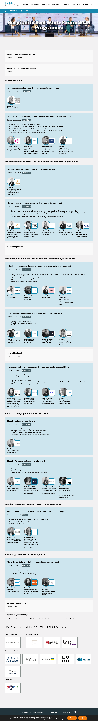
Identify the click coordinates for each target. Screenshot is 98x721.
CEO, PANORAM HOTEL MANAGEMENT (48, 232)
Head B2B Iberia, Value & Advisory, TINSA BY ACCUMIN (48, 591)
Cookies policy (66, 712)
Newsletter (26, 712)
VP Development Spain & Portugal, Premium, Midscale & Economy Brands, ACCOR (14, 191)
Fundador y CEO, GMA (13, 107)
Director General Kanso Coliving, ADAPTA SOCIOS (66, 232)
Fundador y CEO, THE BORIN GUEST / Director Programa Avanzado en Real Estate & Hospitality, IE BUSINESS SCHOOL (66, 492)
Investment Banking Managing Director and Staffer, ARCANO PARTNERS (66, 401)
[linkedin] (75, 712)
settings (61, 719)
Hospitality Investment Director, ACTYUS (13, 340)
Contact (85, 4)
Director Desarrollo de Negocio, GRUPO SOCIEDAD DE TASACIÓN (66, 150)
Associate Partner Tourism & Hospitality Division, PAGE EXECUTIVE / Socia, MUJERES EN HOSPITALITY (49, 490)
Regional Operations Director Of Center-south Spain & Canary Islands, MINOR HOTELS (31, 490)
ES (91, 4)
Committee (46, 4)
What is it (25, 4)
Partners (66, 4)
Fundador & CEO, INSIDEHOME (29, 297)
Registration (35, 4)
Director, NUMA (47, 296)
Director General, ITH (13, 589)
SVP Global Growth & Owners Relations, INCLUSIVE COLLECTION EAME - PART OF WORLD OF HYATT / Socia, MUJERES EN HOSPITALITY (32, 542)
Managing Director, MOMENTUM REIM (47, 340)
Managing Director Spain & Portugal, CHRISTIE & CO (14, 148)
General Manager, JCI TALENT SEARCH (13, 450)
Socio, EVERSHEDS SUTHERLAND (29, 340)
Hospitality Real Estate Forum (12, 4)
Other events (76, 4)
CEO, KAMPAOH (11, 296)
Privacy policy (51, 712)
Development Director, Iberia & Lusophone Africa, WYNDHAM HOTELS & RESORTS (49, 150)
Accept (72, 718)
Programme (56, 4)
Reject (83, 718)
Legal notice (38, 712)
